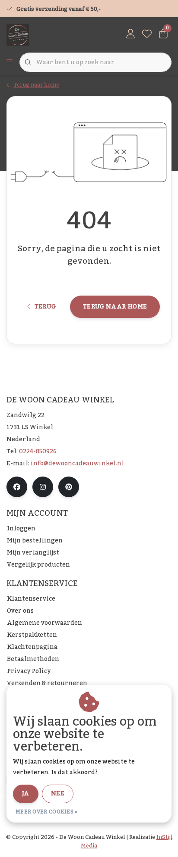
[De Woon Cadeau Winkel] (17, 34)
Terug (45, 307)
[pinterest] (68, 487)
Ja (25, 794)
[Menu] (9, 62)
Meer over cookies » (47, 811)
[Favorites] (147, 34)
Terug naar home (115, 307)
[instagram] (42, 487)
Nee (57, 794)
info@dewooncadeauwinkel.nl (77, 464)
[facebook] (16, 487)
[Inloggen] (130, 34)
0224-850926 (38, 452)
